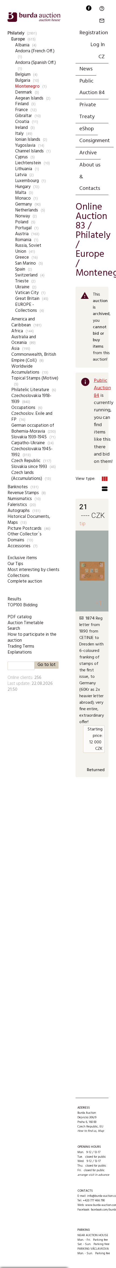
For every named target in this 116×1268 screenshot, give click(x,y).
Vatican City (27, 292)
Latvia (21, 175)
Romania (23, 240)
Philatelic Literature (30, 390)
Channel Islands (29, 151)
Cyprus (21, 157)
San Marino (25, 263)
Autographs (19, 510)
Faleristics (17, 504)
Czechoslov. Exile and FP (31, 416)
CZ (101, 57)
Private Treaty (87, 111)
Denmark (23, 92)
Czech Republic (25, 460)
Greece (22, 257)
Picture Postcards (25, 528)
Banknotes (18, 487)
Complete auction (25, 581)
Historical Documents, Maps (29, 519)
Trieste (22, 281)
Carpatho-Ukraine (28, 443)
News (86, 69)
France (21, 110)
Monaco (23, 198)
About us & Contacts (89, 177)
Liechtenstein (28, 163)
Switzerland (26, 275)
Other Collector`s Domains (25, 537)
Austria (22, 234)
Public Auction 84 (92, 87)
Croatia (22, 121)
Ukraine (22, 287)
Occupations (23, 407)
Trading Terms (21, 646)
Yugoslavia (25, 145)
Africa (17, 331)
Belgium (22, 74)
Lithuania (23, 169)
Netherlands (26, 210)
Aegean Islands (29, 98)
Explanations (20, 652)
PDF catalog (20, 617)
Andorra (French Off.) (34, 51)
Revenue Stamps (23, 493)
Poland (21, 222)
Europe (18, 39)
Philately (16, 33)
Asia (15, 348)
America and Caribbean (23, 322)
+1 (98, 603)
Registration (93, 33)
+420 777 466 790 (94, 1200)
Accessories (19, 546)
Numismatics (20, 499)
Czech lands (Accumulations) (26, 475)
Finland (22, 104)
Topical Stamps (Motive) (34, 378)
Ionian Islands (27, 139)
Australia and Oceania (23, 340)
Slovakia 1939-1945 (29, 437)
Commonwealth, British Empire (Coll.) (33, 357)
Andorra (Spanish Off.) (35, 62)
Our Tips (15, 564)
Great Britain (27, 298)
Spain (20, 269)
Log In (97, 44)
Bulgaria (22, 80)
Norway (22, 216)
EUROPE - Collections (26, 307)
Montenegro (27, 86)
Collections (18, 575)
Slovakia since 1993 (29, 466)
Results (14, 599)
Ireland (21, 127)
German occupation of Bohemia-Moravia (32, 428)
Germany (23, 204)
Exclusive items (22, 558)
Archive (88, 153)
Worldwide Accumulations (25, 369)
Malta (20, 192)
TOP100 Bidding (22, 605)
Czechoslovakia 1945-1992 (32, 452)
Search (14, 628)
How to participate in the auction (32, 637)
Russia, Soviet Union (28, 248)
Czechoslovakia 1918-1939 (31, 398)
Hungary (22, 186)
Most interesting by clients (33, 569)
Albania (22, 45)
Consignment (94, 140)
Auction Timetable (25, 623)
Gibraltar (23, 115)
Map (101, 1131)
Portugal (23, 228)
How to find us (86, 1131)
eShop (86, 129)
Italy (19, 133)
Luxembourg (27, 180)
